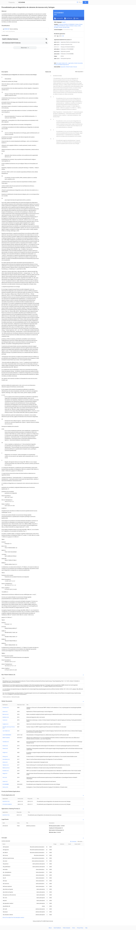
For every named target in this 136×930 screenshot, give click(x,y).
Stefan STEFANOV (70, 25)
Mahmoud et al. (6, 767)
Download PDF (59, 18)
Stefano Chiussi (78, 24)
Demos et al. (5, 787)
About (50, 927)
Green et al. (5, 781)
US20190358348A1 (7, 734)
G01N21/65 (6, 29)
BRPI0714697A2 (6, 737)
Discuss (75, 66)
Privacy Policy (80, 927)
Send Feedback (57, 927)
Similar (76, 18)
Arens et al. (5, 762)
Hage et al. (5, 773)
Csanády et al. (6, 741)
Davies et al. (5, 745)
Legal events (71, 63)
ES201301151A (6, 801)
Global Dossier (69, 66)
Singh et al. (5, 752)
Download (73, 841)
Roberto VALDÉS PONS (64, 27)
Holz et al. (5, 777)
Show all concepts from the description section (13, 917)
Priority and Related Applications (61, 64)
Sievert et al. (5, 748)
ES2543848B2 (6, 784)
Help (86, 927)
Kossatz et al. (6, 707)
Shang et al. (5, 756)
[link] (10, 29)
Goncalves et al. (6, 759)
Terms (73, 927)
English (64, 22)
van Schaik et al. (6, 730)
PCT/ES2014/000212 (7, 804)
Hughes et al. (5, 724)
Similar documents (78, 63)
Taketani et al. (6, 765)
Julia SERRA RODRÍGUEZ (59, 25)
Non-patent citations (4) (61, 63)
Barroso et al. (6, 714)
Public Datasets (66, 927)
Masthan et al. (6, 717)
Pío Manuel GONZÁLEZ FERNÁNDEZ (66, 24)
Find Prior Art (69, 18)
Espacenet (63, 66)
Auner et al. (5, 711)
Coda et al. (5, 720)
